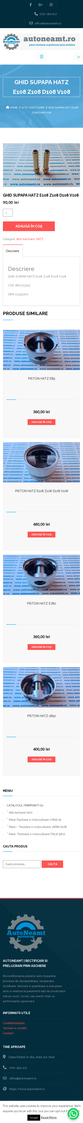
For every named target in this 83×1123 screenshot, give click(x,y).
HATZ (39, 239)
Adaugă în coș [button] (41, 422)
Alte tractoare (33, 107)
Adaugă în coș (28, 226)
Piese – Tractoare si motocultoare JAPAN (38, 826)
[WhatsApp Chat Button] (73, 1114)
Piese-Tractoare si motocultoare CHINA (35, 819)
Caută (52, 864)
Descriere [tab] (12, 251)
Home (14, 107)
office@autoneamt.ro (48, 23)
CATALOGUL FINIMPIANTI (25, 805)
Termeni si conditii (14, 1028)
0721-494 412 (48, 14)
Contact (8, 1033)
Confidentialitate (14, 1023)
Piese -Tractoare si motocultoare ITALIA (37, 834)
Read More (49, 1117)
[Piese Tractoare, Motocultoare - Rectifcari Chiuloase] (41, 41)
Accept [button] (34, 1117)
